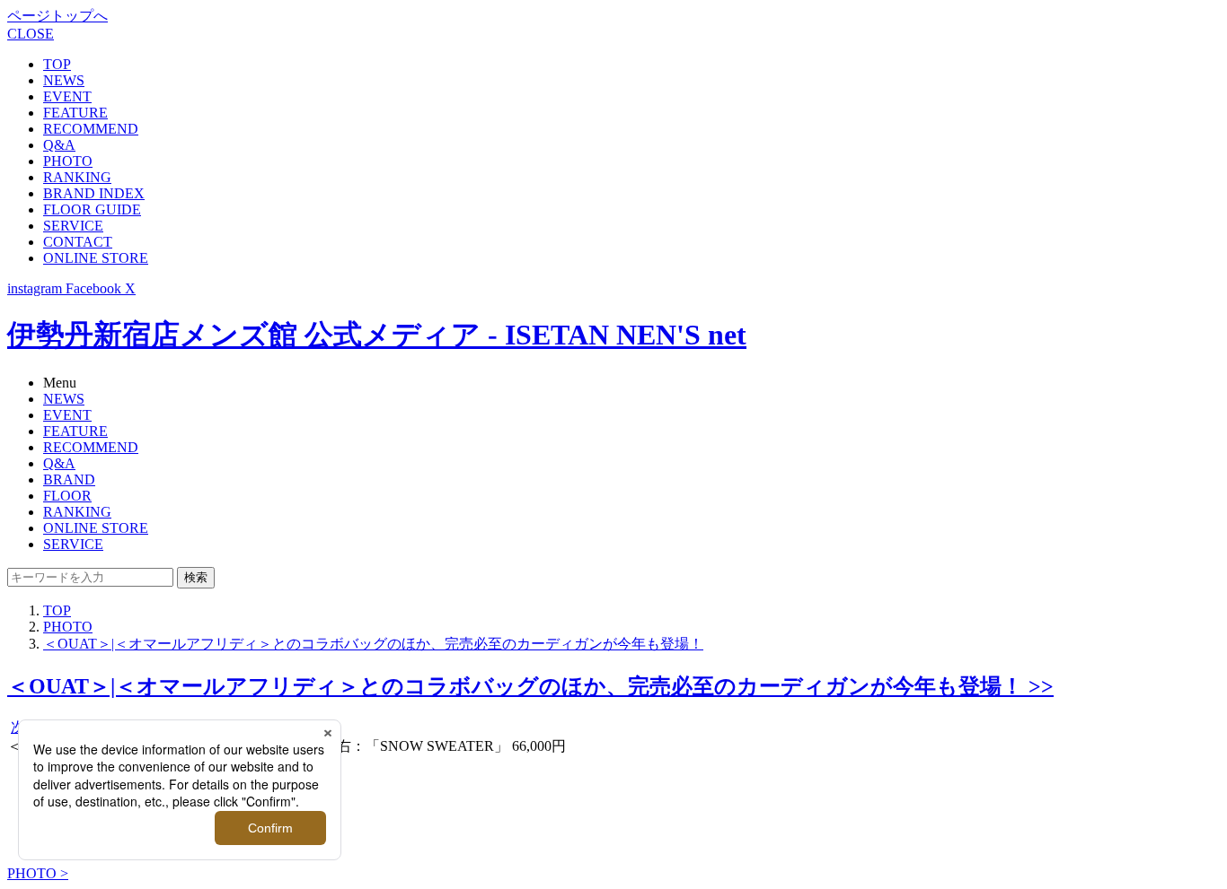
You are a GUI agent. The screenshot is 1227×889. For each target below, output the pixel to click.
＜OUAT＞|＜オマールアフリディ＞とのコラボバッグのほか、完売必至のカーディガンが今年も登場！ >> (530, 686)
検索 (195, 577)
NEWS (63, 80)
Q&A (59, 145)
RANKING (77, 177)
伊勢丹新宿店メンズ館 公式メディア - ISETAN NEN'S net (376, 334)
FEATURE (75, 112)
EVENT (67, 96)
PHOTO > (37, 873)
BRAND (69, 479)
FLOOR (67, 495)
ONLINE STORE (95, 258)
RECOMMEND (90, 128)
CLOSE (30, 33)
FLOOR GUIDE (92, 209)
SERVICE (73, 225)
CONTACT (77, 241)
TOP (57, 64)
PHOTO (68, 161)
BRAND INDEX (94, 193)
